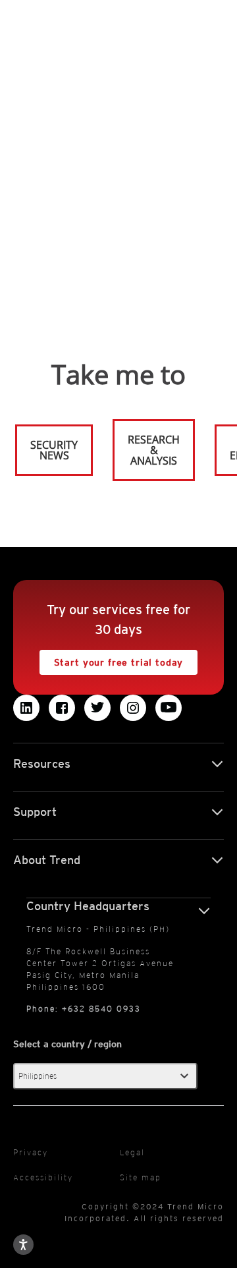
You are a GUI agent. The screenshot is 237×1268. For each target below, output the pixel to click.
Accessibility (43, 1177)
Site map (140, 1177)
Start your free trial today (111, 659)
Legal (132, 1152)
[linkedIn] (26, 708)
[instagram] (133, 708)
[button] (105, 1076)
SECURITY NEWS (47, 444)
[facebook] (62, 708)
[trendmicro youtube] (168, 708)
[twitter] (97, 708)
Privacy (30, 1152)
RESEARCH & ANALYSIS (154, 450)
